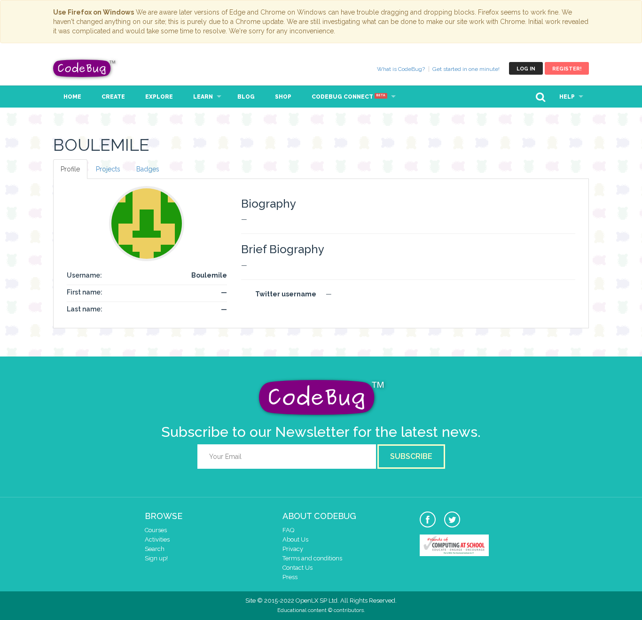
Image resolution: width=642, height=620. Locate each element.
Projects (108, 169)
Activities (157, 539)
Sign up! (156, 558)
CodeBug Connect (348, 96)
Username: (84, 275)
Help (567, 96)
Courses (156, 530)
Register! (566, 69)
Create (113, 96)
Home (72, 96)
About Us (295, 539)
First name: (84, 292)
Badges (147, 169)
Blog (246, 96)
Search (154, 548)
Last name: (84, 309)
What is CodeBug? (401, 69)
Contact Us (297, 567)
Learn (203, 96)
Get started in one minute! (466, 69)
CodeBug (84, 68)
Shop (283, 96)
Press (290, 577)
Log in (526, 69)
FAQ (288, 530)
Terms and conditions (312, 558)
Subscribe (411, 456)
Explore (159, 96)
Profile (70, 169)
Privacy (292, 548)
